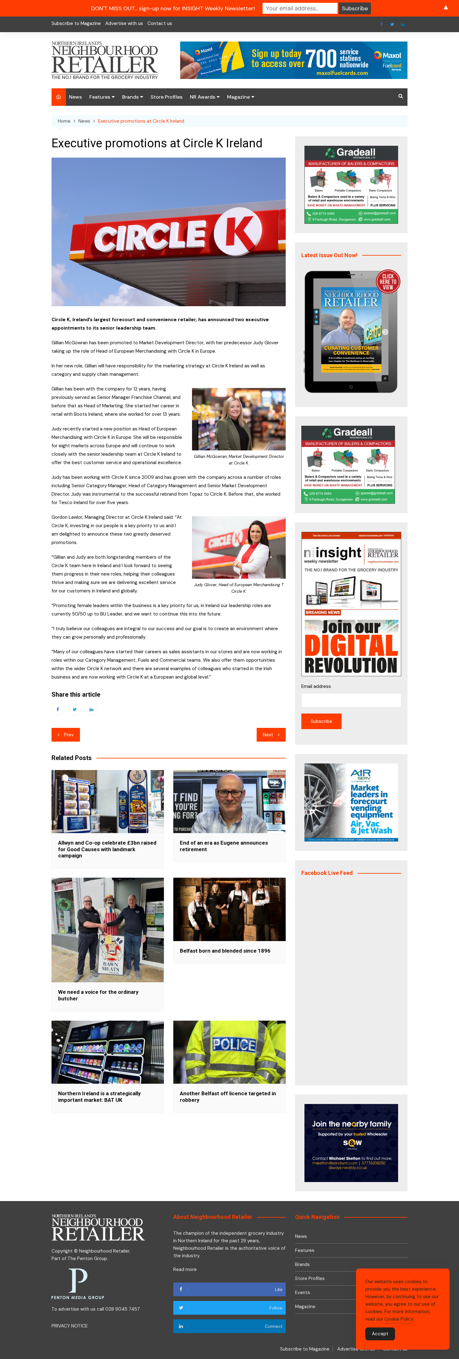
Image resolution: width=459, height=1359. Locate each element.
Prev (69, 735)
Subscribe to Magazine (76, 23)
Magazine (238, 97)
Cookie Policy (398, 1319)
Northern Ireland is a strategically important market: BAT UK (99, 1096)
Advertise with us (124, 23)
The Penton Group (87, 1258)
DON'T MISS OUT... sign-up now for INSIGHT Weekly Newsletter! (173, 8)
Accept (380, 1334)
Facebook (381, 24)
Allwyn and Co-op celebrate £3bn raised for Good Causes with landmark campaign (107, 849)
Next (268, 735)
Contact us (159, 23)
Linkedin (402, 24)
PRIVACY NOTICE (70, 1326)
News (75, 97)
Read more (185, 1269)
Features (99, 97)
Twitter (392, 24)
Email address (316, 686)
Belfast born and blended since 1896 (225, 951)
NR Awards (202, 97)
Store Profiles (166, 97)
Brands (130, 97)
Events (302, 1292)
